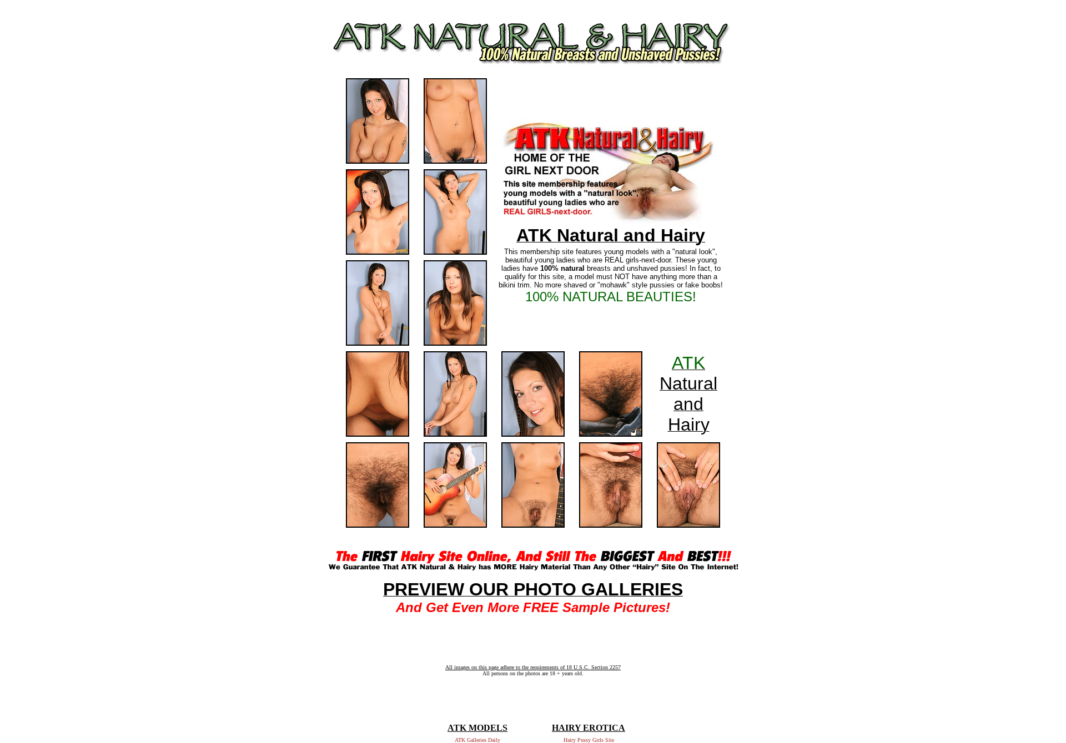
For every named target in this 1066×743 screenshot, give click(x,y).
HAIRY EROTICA (588, 727)
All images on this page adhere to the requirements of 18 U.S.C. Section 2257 (533, 667)
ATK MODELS (477, 727)
